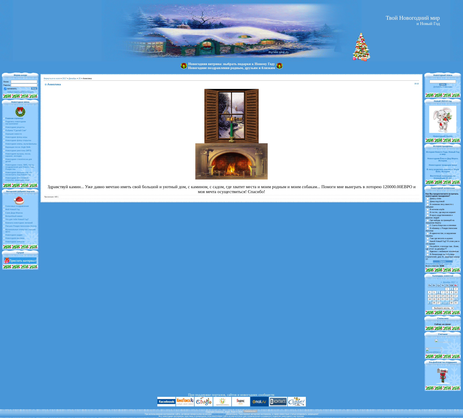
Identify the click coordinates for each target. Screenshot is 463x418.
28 (443, 303)
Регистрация (27, 92)
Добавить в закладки (442, 87)
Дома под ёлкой (437, 201)
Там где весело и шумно (441, 238)
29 (447, 303)
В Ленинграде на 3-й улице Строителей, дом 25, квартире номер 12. (443, 256)
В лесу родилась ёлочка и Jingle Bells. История (443, 170)
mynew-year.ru (218, 414)
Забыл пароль (13, 92)
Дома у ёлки (435, 198)
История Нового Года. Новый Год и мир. (442, 153)
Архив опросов (445, 264)
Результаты (431, 264)
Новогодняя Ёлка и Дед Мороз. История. (442, 159)
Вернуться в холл (52, 78)
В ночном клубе (437, 209)
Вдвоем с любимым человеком (444, 251)
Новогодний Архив (443, 136)
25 (79, 78)
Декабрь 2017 (449, 282)
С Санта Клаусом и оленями (443, 225)
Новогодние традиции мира (443, 165)
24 (456, 299)
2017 (64, 78)
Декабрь (72, 78)
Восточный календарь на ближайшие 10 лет (442, 177)
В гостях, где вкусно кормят (443, 212)
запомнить (12, 88)
